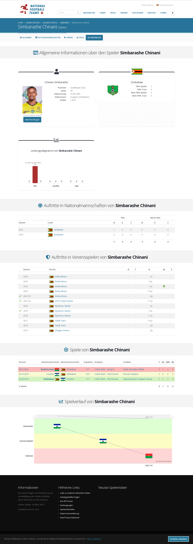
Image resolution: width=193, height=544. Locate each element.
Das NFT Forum (66, 501)
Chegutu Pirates (62, 330)
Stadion (127, 362)
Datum (22, 362)
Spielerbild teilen (67, 509)
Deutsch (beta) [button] (165, 5)
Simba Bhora (61, 276)
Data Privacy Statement (69, 517)
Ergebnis (88, 362)
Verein (52, 269)
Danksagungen (66, 505)
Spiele (81, 37)
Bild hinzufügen (32, 119)
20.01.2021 (24, 369)
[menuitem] (103, 416)
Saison (22, 222)
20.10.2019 (24, 374)
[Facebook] (173, 13)
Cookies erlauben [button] (178, 539)
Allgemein (26, 37)
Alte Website (147, 5)
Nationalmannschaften (49, 37)
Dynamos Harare (63, 306)
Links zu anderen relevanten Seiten (75, 493)
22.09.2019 (24, 379)
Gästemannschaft (70, 362)
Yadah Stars (60, 320)
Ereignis (99, 362)
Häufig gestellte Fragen (70, 497)
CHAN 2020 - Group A (104, 369)
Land (50, 222)
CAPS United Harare (64, 301)
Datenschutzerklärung (69, 513)
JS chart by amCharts (33, 163)
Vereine (69, 37)
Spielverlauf (95, 37)
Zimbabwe (58, 229)
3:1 (87, 369)
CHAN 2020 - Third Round (106, 374)
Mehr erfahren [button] (94, 539)
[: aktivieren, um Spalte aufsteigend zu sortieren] (20, 269)
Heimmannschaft (50, 362)
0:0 (87, 374)
